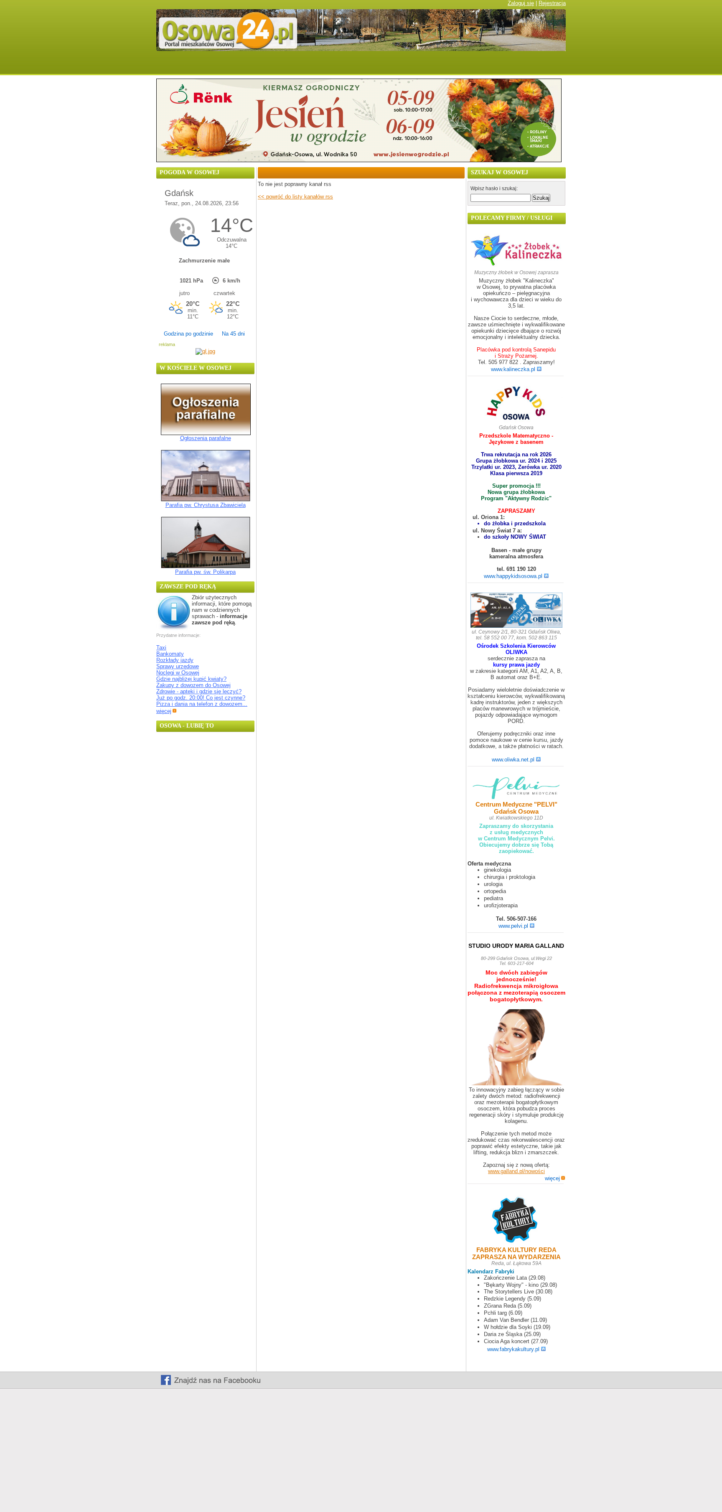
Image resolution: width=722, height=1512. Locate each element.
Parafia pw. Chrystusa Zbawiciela (205, 505)
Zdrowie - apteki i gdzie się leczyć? (199, 691)
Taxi (161, 647)
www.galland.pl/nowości (516, 1171)
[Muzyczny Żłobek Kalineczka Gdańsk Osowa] (516, 265)
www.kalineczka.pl (513, 369)
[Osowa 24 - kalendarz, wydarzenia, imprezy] (300, 65)
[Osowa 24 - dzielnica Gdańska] (383, 65)
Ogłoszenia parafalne (205, 438)
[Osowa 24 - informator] (435, 65)
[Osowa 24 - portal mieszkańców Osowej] (361, 49)
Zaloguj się (521, 3)
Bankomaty (170, 654)
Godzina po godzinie (188, 334)
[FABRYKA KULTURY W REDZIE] (516, 1220)
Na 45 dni (233, 334)
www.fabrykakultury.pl (513, 1349)
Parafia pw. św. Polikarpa (205, 572)
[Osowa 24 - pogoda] (258, 65)
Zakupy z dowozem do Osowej (193, 685)
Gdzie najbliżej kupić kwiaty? (191, 679)
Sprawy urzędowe (177, 666)
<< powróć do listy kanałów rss (295, 196)
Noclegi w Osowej (177, 672)
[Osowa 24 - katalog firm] (489, 65)
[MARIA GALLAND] (516, 1048)
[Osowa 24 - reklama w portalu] (542, 65)
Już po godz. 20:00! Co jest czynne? (200, 698)
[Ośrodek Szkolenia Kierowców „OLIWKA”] (516, 611)
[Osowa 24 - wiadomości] (211, 65)
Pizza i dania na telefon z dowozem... (201, 704)
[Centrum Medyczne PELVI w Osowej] (516, 788)
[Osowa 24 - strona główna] (170, 65)
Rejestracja (552, 3)
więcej (163, 711)
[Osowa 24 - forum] (340, 65)
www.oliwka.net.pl (513, 759)
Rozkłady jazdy (174, 660)
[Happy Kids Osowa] (516, 405)
